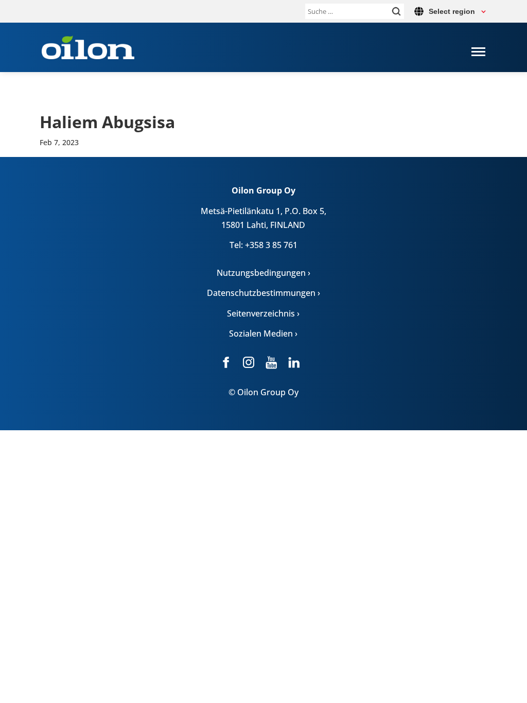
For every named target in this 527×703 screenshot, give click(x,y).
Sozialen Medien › (263, 333)
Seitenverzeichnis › (263, 313)
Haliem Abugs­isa (107, 122)
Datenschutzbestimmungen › (263, 292)
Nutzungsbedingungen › (263, 272)
